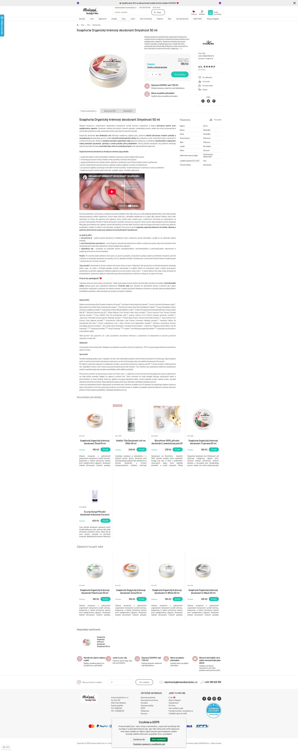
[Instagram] (214, 699)
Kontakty (144, 703)
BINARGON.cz (204, 743)
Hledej (159, 12)
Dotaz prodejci (208, 86)
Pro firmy (172, 705)
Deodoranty (96, 25)
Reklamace (145, 711)
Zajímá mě (102, 19)
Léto (92, 19)
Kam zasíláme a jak (176, 708)
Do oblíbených (207, 77)
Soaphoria (209, 58)
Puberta (160, 19)
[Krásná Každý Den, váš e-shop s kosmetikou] (77, 25)
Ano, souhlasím (159, 740)
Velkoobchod (173, 703)
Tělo (88, 25)
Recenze (144, 713)
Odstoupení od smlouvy (149, 700)
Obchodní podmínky (148, 697)
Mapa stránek (216, 743)
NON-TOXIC (197, 19)
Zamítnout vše (139, 740)
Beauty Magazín (213, 19)
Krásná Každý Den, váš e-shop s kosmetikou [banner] (91, 11)
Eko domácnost (182, 19)
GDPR (143, 708)
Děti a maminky (146, 19)
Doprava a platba (147, 705)
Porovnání (206, 81)
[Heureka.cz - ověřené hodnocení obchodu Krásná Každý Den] (213, 717)
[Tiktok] (219, 699)
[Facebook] (204, 699)
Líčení (132, 19)
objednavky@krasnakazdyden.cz (125, 7)
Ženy (123, 19)
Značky (114, 19)
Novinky (82, 19)
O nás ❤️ (172, 697)
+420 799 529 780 (144, 7)
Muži (169, 19)
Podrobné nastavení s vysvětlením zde (149, 744)
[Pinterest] (209, 699)
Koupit (105, 449)
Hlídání (205, 90)
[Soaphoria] (208, 48)
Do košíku (179, 74)
